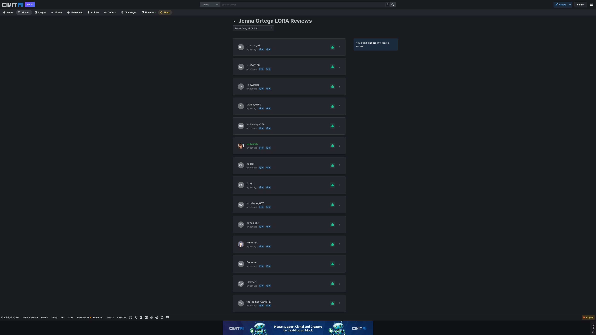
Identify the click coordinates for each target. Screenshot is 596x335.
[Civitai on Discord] (130, 317)
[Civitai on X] (135, 317)
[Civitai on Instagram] (141, 317)
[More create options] (570, 5)
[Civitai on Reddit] (157, 317)
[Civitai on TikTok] (151, 317)
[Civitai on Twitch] (167, 317)
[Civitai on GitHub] (162, 317)
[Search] (393, 4)
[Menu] (591, 4)
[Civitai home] (13, 4)
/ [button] (387, 4)
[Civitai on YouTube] (146, 317)
